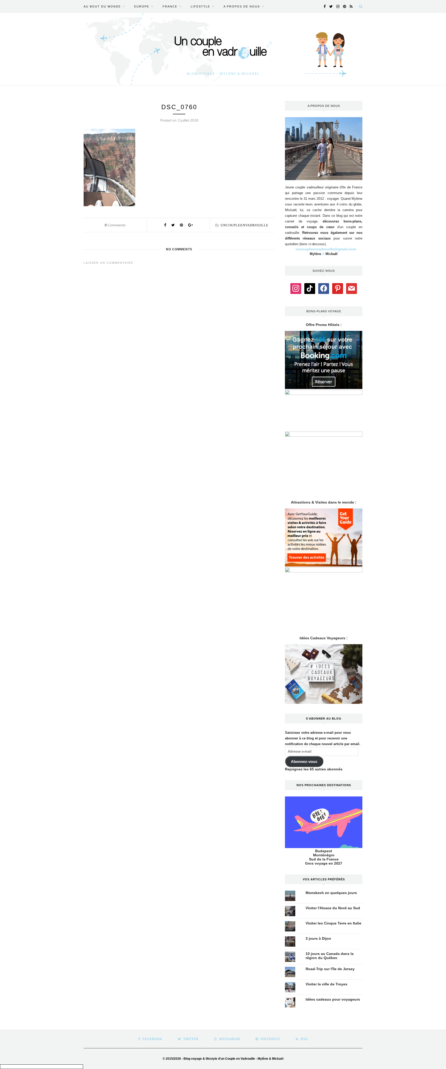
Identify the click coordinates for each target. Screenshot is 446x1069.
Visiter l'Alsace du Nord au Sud (333, 908)
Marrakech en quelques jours (331, 893)
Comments (115, 225)
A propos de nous (242, 6)
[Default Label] (309, 288)
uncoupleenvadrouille (244, 225)
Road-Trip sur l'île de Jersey (330, 969)
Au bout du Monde (102, 6)
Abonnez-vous (304, 762)
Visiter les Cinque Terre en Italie (333, 923)
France (170, 6)
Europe (141, 6)
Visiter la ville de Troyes (326, 984)
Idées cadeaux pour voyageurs (333, 999)
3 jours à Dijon (318, 938)
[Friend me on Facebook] (323, 288)
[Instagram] (295, 288)
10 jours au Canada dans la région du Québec (330, 956)
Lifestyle (200, 6)
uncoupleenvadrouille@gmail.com (326, 249)
